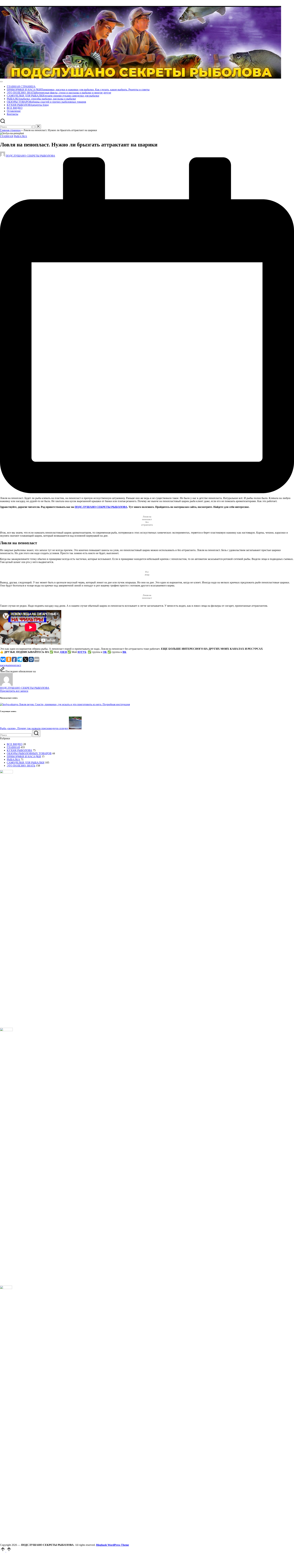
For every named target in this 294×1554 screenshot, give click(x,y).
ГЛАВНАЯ (6, 136)
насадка (4, 665)
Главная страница (10, 130)
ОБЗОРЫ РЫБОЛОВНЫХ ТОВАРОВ (29, 753)
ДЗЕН (63, 652)
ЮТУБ (82, 652)
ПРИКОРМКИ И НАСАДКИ (24, 756)
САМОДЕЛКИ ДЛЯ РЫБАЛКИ (25, 762)
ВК (124, 652)
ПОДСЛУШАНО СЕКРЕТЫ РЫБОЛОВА (101, 506)
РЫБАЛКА (20, 136)
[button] (33, 127)
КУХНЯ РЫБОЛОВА (19, 750)
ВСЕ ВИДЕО (14, 744)
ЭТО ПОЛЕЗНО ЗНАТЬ (21, 765)
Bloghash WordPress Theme (112, 1544)
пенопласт (15, 665)
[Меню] (1, 81)
